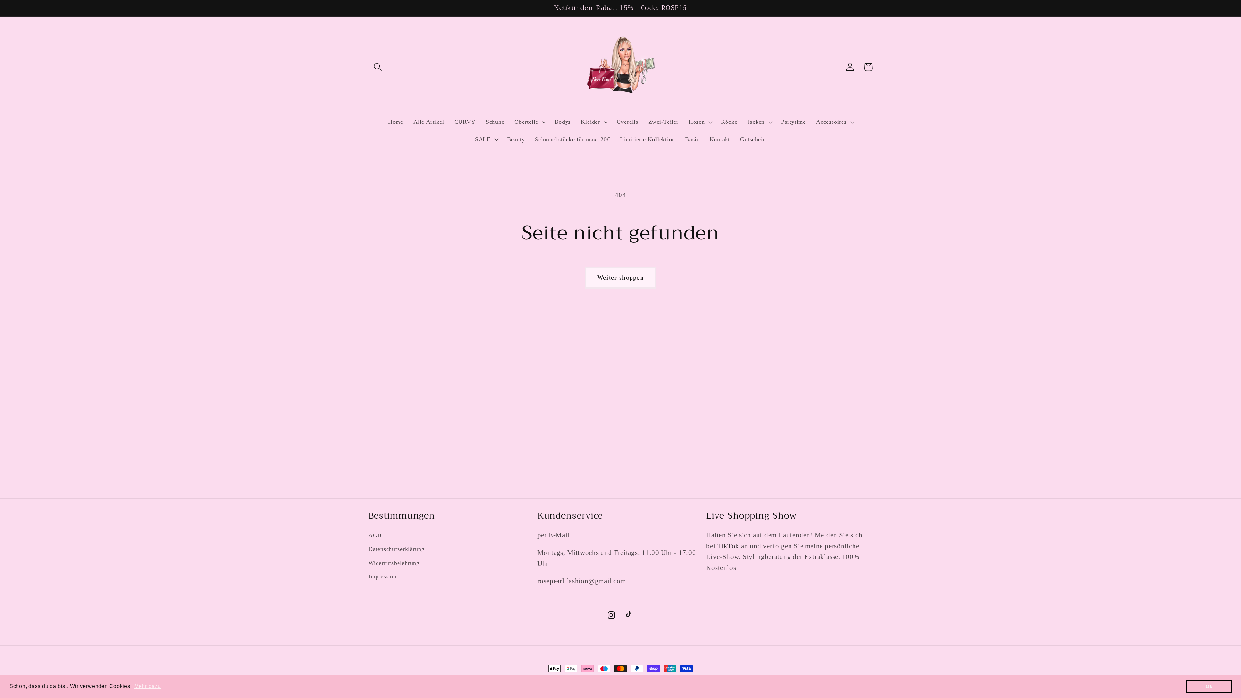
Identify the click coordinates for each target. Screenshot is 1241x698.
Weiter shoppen (620, 277)
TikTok (728, 546)
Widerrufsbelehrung (393, 563)
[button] (377, 67)
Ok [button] (1209, 686)
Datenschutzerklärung (396, 549)
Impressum (382, 576)
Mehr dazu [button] (147, 686)
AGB (374, 535)
